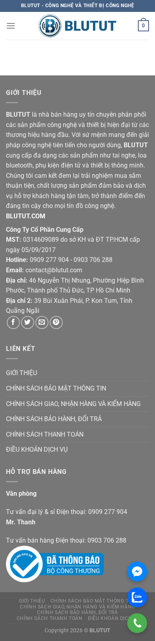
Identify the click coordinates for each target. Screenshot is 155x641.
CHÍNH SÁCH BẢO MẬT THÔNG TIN (56, 388)
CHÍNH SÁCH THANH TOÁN (44, 434)
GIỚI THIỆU (21, 373)
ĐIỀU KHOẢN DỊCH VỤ (37, 449)
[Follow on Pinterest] (56, 322)
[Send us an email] (41, 322)
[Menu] (10, 25)
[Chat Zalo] (137, 597)
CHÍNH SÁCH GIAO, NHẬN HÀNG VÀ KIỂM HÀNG (73, 404)
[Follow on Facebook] (13, 322)
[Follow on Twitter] (27, 322)
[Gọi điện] (137, 623)
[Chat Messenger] (137, 571)
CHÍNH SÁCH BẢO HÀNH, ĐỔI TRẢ (54, 419)
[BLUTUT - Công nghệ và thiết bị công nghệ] (77, 25)
